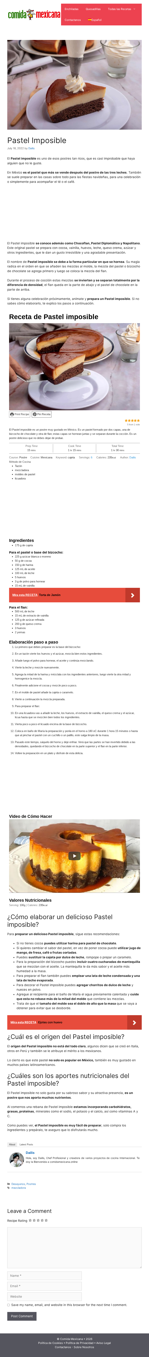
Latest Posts (26, 1144)
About (12, 1144)
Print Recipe (21, 414)
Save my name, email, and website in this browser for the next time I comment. (69, 1305)
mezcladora (18, 1187)
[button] (126, 420)
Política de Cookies (50, 1343)
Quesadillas (93, 9)
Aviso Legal (103, 1343)
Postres (31, 1183)
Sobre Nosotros (84, 1347)
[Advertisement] (74, 214)
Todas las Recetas (119, 9)
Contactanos (73, 20)
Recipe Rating (17, 1220)
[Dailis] (16, 1166)
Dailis (132, 457)
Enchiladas (71, 9)
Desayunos (18, 1183)
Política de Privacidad (79, 1343)
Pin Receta (43, 414)
